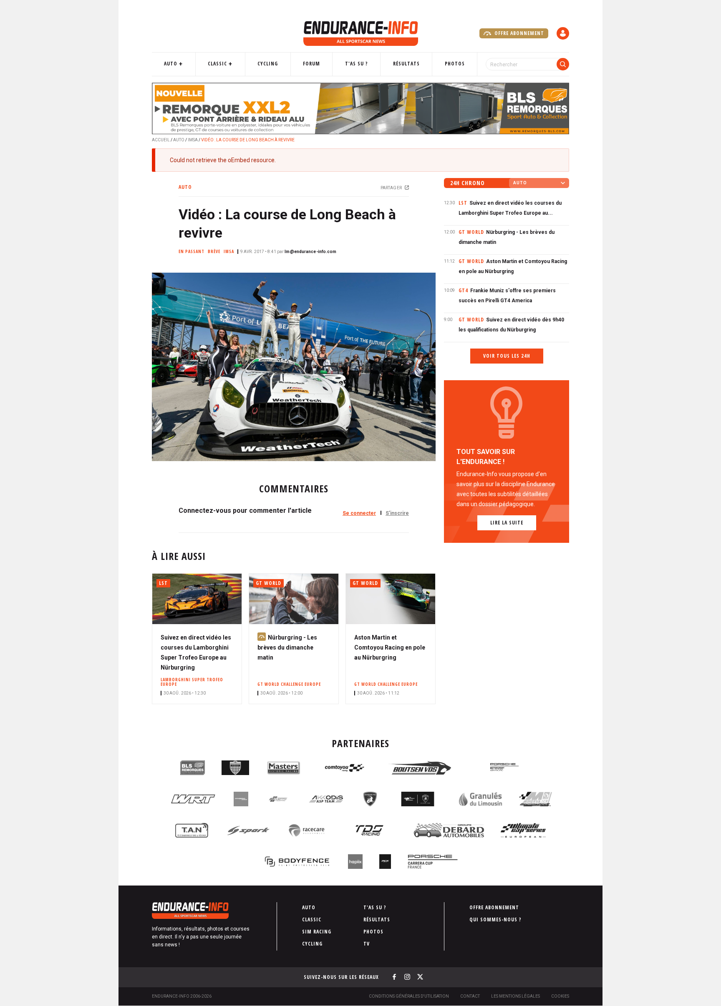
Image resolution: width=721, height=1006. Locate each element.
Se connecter (359, 513)
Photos (455, 63)
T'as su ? (356, 63)
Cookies (560, 996)
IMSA (193, 140)
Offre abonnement (518, 33)
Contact (470, 996)
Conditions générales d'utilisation (409, 996)
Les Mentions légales (515, 996)
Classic (217, 63)
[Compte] (563, 33)
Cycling (267, 63)
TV (366, 943)
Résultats (406, 63)
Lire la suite (506, 522)
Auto (170, 63)
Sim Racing (316, 931)
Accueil (161, 140)
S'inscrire (397, 513)
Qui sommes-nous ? (495, 919)
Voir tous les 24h (506, 355)
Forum (311, 63)
